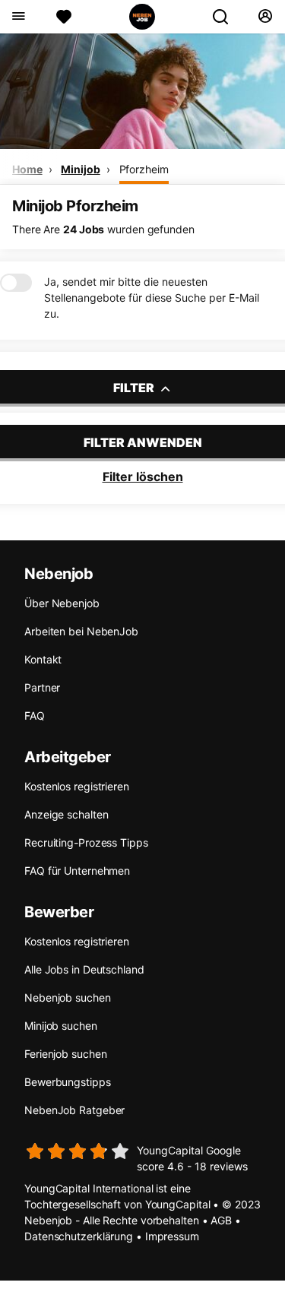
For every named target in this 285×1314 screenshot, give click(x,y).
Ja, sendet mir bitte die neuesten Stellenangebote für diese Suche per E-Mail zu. (151, 297)
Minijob (80, 169)
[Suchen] (226, 16)
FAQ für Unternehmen (77, 870)
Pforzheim (144, 169)
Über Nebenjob (62, 603)
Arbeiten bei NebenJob (81, 631)
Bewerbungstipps (67, 1081)
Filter (135, 387)
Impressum (172, 1236)
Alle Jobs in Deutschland (84, 969)
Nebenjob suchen (67, 997)
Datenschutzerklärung (78, 1236)
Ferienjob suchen (65, 1053)
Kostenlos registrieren (76, 786)
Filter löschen (143, 476)
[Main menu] (17, 16)
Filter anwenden (143, 442)
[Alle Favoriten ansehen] (63, 16)
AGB (221, 1220)
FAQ (34, 715)
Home (27, 169)
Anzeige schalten (66, 814)
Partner (42, 687)
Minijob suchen (60, 1025)
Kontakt (43, 659)
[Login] (264, 16)
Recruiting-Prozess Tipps (86, 842)
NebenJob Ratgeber (74, 1109)
